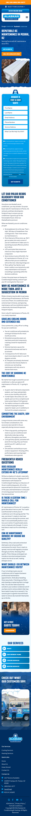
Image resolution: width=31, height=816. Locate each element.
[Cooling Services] (4, 660)
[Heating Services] (4, 666)
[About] (4, 648)
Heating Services (13, 666)
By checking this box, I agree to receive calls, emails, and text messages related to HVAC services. (14, 143)
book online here (15, 11)
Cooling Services (13, 660)
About (9, 648)
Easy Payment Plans (14, 654)
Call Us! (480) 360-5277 (15, 2)
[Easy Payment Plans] (4, 654)
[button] (27, 17)
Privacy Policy (15, 174)
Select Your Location (15, 7)
